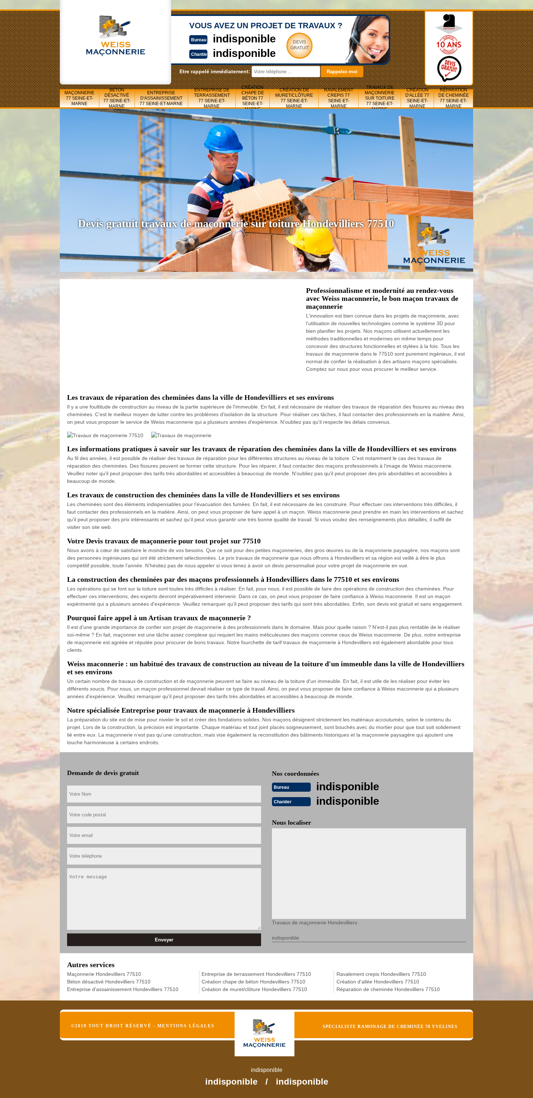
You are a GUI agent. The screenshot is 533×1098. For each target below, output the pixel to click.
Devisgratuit (299, 45)
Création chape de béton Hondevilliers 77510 (253, 982)
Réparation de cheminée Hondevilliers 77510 (388, 989)
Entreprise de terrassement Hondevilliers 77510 (256, 974)
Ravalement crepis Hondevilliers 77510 (381, 974)
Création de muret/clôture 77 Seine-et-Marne (294, 98)
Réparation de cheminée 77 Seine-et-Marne (453, 98)
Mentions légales (186, 1025)
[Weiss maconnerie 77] (272, 1027)
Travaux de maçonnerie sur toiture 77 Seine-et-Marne (379, 98)
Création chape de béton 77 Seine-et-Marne (252, 98)
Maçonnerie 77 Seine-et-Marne (79, 98)
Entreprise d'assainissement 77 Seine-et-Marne (161, 98)
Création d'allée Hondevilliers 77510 (377, 982)
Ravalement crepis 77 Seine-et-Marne (338, 98)
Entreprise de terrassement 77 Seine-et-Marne (212, 98)
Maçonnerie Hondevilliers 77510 (104, 974)
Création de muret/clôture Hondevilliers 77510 (254, 989)
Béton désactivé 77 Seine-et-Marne (117, 98)
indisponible (244, 39)
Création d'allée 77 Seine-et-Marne (417, 98)
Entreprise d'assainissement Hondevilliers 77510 (122, 989)
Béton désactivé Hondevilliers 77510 (108, 982)
